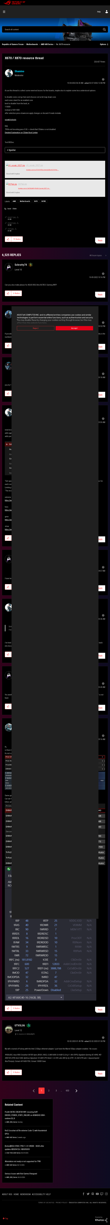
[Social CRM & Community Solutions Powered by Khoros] (101, 1219)
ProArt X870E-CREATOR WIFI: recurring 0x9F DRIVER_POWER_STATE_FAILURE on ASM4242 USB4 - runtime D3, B (25, 1115)
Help (99, 12)
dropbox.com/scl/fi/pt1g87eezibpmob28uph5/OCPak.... (42, 170)
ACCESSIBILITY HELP (41, 1194)
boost (9, 209)
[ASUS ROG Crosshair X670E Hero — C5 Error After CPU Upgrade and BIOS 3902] (105, 255)
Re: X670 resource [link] (63, 44)
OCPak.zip (22, 184)
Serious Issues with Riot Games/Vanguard (21, 1174)
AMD (14, 201)
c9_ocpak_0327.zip (34, 165)
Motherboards (32, 44)
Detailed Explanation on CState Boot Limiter (21, 133)
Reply (100, 240)
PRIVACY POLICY (61, 1203)
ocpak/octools (10, 120)
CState (14, 209)
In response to (25, 1034)
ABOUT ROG (7, 1194)
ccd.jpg (11, 229)
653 (67, 1090)
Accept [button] (74, 328)
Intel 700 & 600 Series (13, 1153)
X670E (43, 201)
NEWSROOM (25, 1194)
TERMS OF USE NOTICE (46, 1203)
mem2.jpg (12, 223)
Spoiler (12, 150)
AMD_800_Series (11, 1122)
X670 (35, 201)
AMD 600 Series (47, 44)
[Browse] (5, 11)
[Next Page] (76, 1091)
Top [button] (6, 1218)
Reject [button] (35, 328)
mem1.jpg (12, 217)
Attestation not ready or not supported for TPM (23, 1161)
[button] (8, 239)
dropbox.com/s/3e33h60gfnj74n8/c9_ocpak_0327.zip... (34, 188)
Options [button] (103, 44)
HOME (16, 1194)
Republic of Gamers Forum (13, 44)
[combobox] (55, 29)
